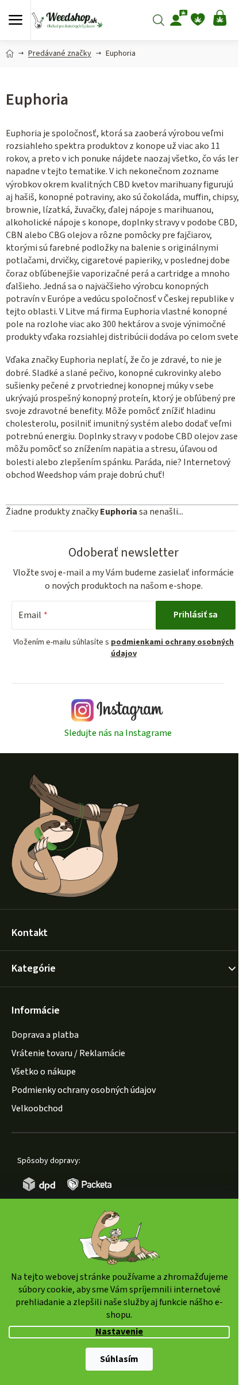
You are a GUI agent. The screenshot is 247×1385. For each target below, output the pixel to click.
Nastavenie (119, 1332)
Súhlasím (119, 1359)
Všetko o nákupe (43, 1071)
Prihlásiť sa (195, 614)
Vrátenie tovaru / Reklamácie (68, 1053)
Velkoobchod (37, 1108)
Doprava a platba (45, 1035)
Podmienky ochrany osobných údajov (83, 1090)
